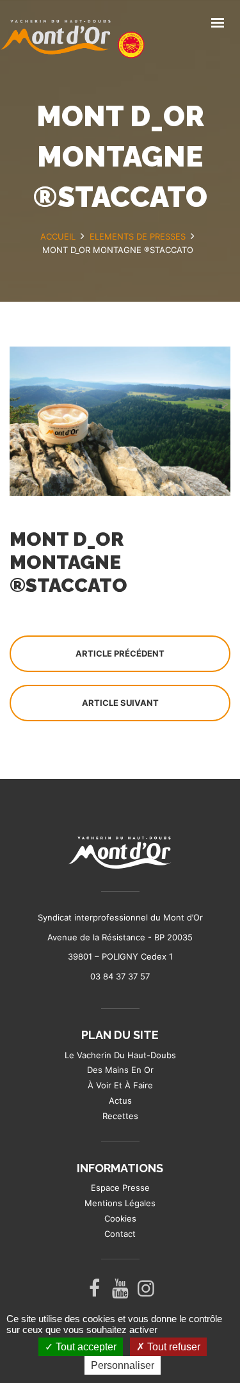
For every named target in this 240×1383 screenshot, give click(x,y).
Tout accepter (84, 1346)
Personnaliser (122, 1365)
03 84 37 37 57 (120, 976)
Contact (120, 1234)
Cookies (120, 1218)
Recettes (120, 1116)
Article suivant (120, 703)
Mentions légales (120, 1203)
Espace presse (120, 1188)
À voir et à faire (120, 1085)
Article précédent (120, 653)
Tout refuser (172, 1346)
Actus (120, 1100)
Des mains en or (120, 1070)
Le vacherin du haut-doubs (120, 1055)
